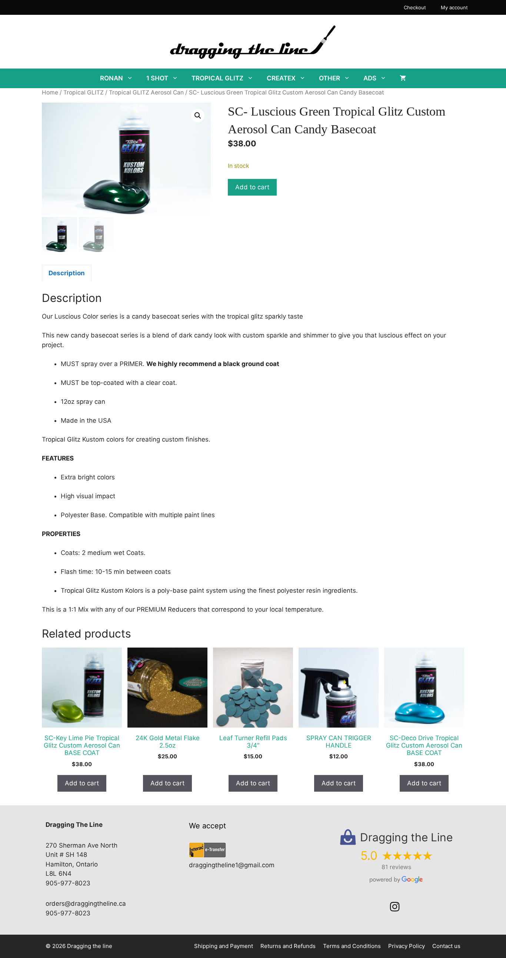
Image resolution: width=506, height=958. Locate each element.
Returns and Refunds (288, 945)
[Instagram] (395, 907)
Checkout (415, 7)
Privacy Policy (406, 945)
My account (454, 7)
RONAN (111, 78)
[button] (197, 115)
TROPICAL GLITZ (217, 78)
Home (50, 92)
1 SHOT (157, 78)
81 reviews (396, 867)
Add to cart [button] (82, 783)
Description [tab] (67, 273)
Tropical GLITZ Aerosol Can (146, 92)
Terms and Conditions (352, 945)
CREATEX (281, 78)
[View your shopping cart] (403, 78)
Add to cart (252, 187)
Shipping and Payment (223, 945)
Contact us (446, 945)
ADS (369, 78)
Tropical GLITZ (83, 92)
